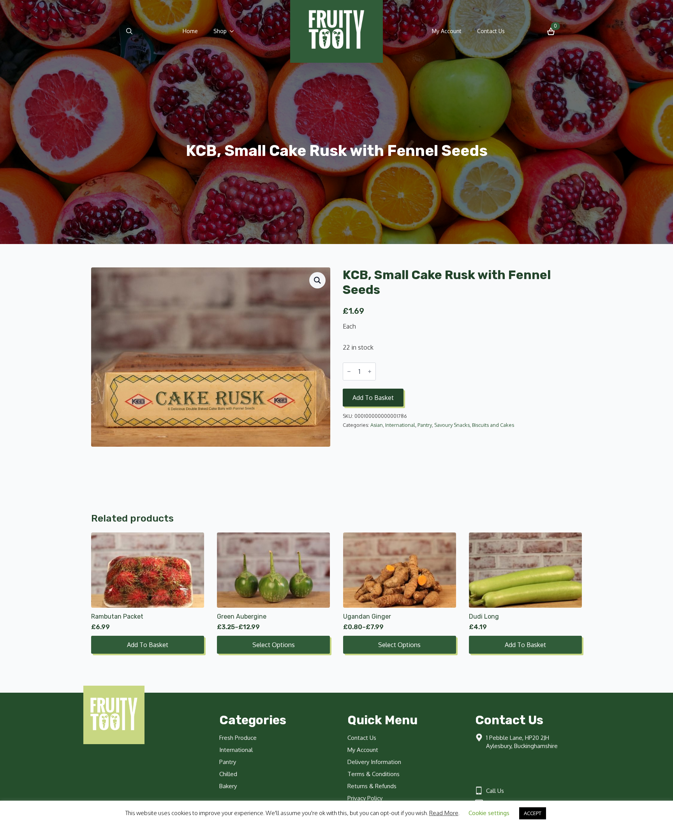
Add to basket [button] (147, 645)
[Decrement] (349, 371)
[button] (317, 280)
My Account (447, 31)
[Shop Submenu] (234, 31)
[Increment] (369, 371)
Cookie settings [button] (489, 813)
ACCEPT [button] (532, 813)
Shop (220, 31)
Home (190, 31)
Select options (273, 645)
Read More (443, 813)
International (400, 425)
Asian (376, 425)
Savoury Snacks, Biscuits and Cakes (474, 425)
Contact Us (491, 31)
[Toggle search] (129, 31)
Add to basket (373, 398)
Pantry (425, 425)
